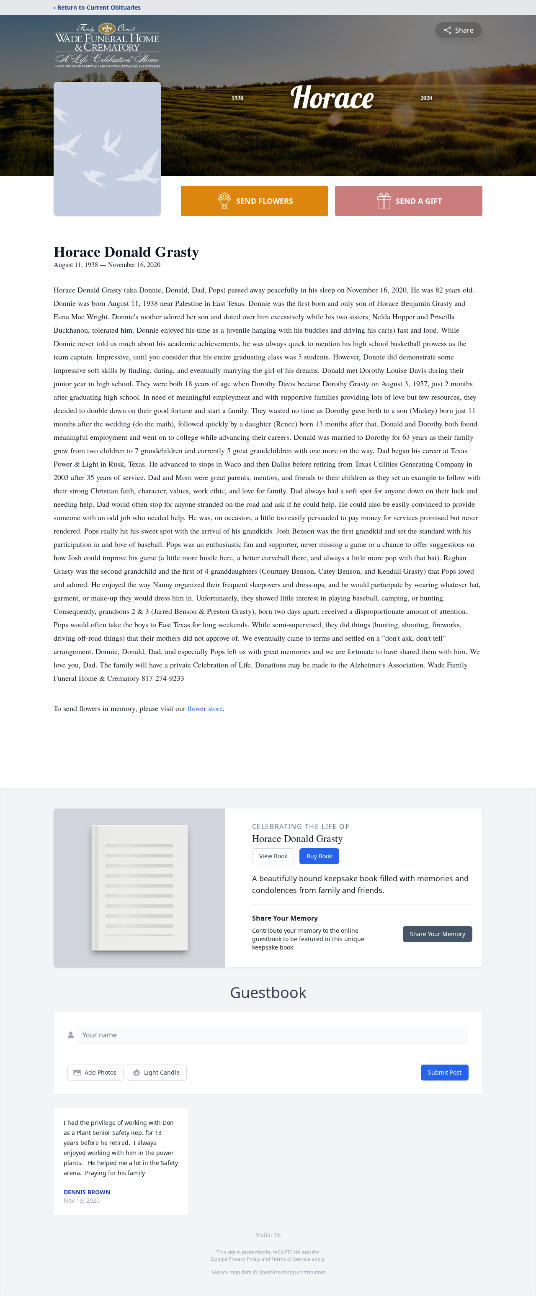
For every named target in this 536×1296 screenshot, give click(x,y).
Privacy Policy (244, 1259)
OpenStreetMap (277, 1272)
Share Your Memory (437, 934)
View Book (273, 856)
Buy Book (319, 856)
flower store (205, 708)
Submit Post (444, 1072)
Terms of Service (290, 1259)
